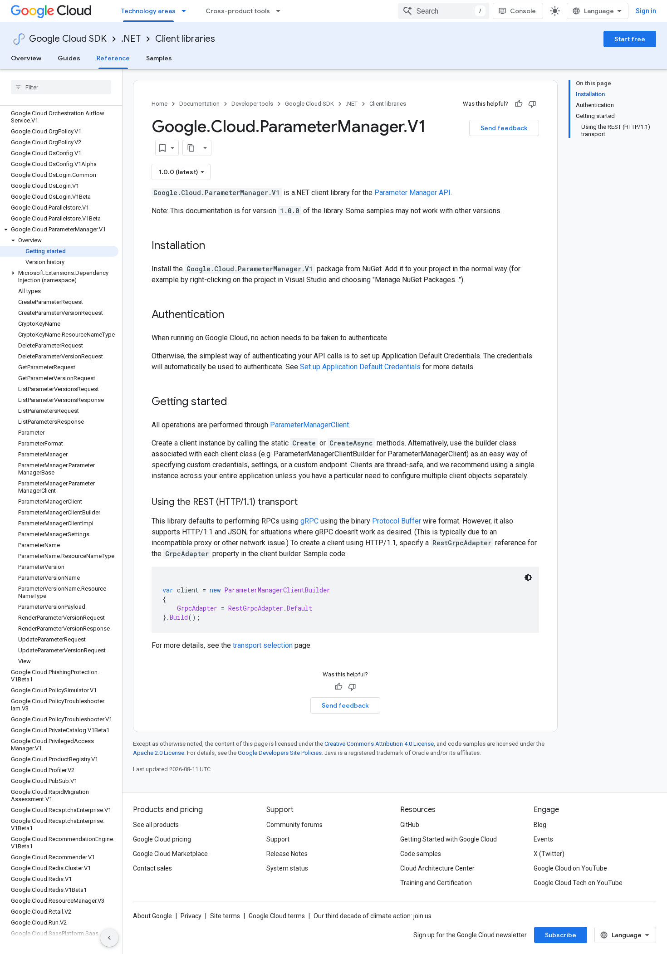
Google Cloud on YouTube (570, 868)
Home (159, 103)
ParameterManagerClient (309, 425)
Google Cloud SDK (68, 38)
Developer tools (252, 103)
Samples (159, 58)
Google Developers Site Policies (280, 752)
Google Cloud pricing (162, 839)
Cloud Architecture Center (437, 868)
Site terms (225, 916)
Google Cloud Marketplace (170, 853)
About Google (152, 916)
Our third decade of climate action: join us (373, 916)
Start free (629, 39)
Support (277, 839)
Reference (113, 58)
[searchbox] (61, 87)
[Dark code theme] (528, 577)
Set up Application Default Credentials (360, 366)
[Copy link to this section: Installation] (214, 246)
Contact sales (152, 868)
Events (543, 839)
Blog (540, 824)
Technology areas (148, 11)
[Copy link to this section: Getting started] (236, 402)
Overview (26, 58)
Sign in (646, 11)
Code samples (420, 853)
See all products (156, 824)
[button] (59, 229)
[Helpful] (518, 104)
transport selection (263, 645)
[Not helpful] (532, 104)
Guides (69, 58)
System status (287, 868)
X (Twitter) (549, 853)
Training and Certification (436, 882)
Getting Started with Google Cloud (448, 839)
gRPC (309, 521)
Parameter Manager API (412, 192)
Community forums (294, 824)
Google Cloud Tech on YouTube (578, 882)
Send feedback (504, 128)
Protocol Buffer (396, 521)
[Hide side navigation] (109, 938)
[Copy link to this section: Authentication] (233, 315)
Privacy (191, 916)
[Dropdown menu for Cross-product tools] (281, 11)
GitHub (409, 824)
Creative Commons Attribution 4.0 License (379, 743)
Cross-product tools (238, 11)
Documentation (199, 103)
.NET (131, 38)
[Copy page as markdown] (191, 148)
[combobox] (443, 11)
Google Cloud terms (277, 916)
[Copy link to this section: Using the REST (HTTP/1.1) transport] (307, 502)
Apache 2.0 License (158, 752)
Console (523, 11)
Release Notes (287, 853)
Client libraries (185, 38)
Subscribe (560, 935)
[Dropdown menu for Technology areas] (186, 11)
